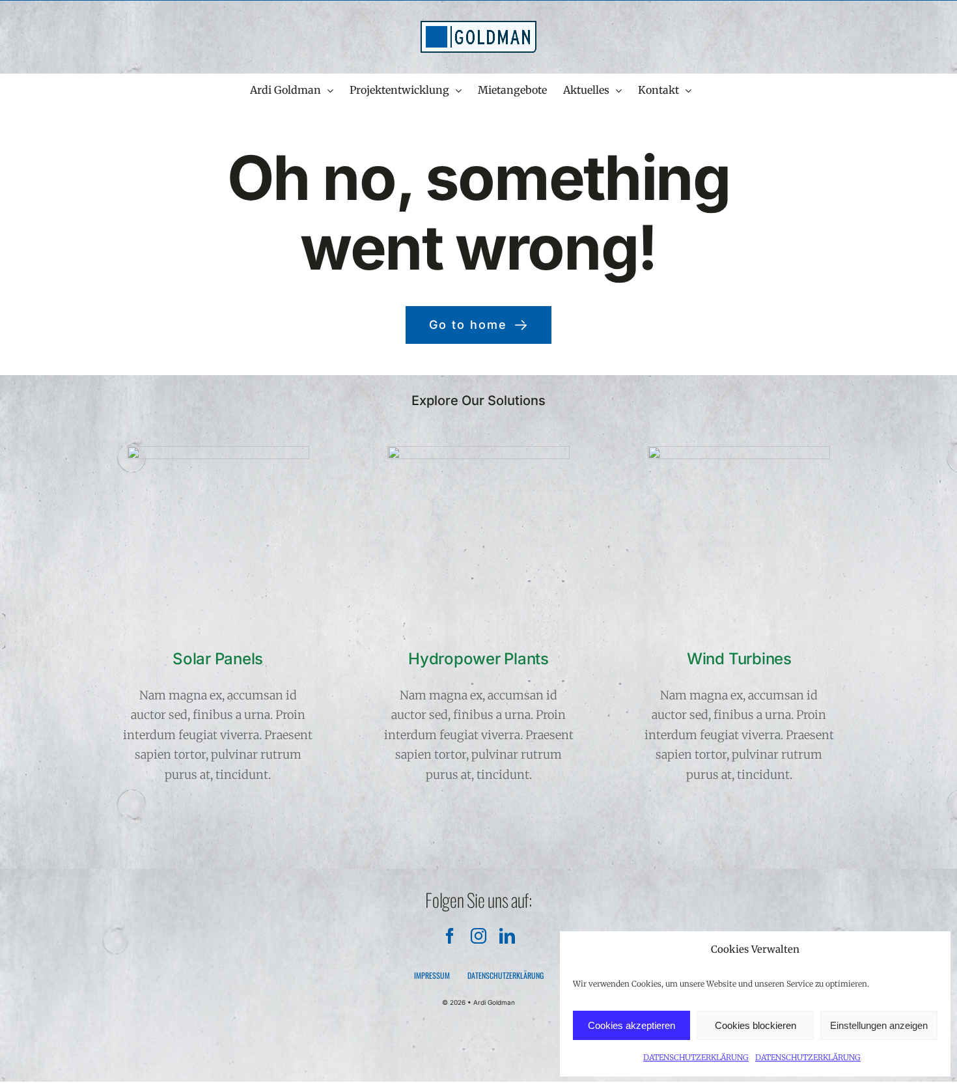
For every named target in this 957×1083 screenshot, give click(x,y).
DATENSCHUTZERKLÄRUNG (696, 1057)
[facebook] (450, 936)
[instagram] (478, 936)
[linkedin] (507, 936)
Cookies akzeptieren (631, 1025)
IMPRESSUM (432, 975)
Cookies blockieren (755, 1025)
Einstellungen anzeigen (879, 1025)
